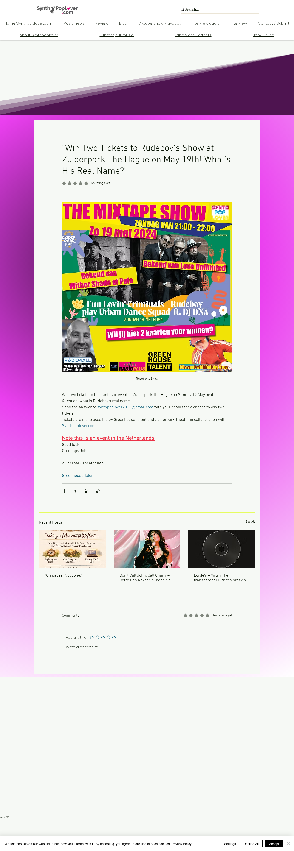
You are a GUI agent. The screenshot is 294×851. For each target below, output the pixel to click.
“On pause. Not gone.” (63, 575)
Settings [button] (230, 843)
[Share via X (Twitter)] (75, 491)
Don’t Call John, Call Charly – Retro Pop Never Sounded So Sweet (144, 578)
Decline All (251, 843)
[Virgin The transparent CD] (221, 549)
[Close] (288, 843)
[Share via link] (98, 491)
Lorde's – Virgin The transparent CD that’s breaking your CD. (221, 578)
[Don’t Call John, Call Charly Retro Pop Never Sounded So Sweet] (147, 549)
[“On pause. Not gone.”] (72, 549)
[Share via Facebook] (64, 491)
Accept (274, 843)
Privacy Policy (182, 843)
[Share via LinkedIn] (87, 491)
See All (250, 522)
